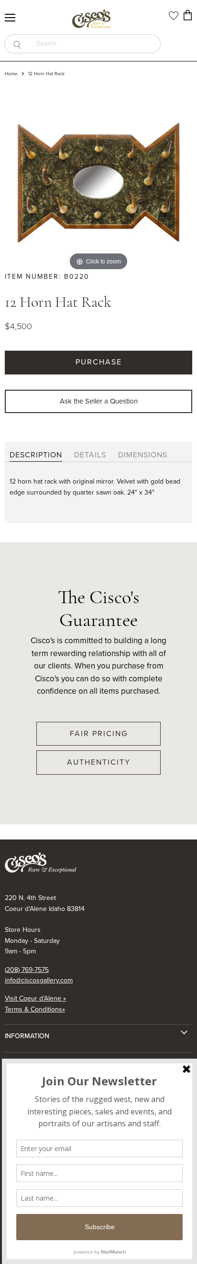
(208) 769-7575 (27, 970)
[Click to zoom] (98, 178)
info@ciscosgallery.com (39, 980)
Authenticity (99, 762)
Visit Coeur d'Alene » (35, 998)
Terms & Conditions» (35, 1009)
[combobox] (95, 43)
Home (11, 74)
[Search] (17, 43)
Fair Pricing (99, 733)
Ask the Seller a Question (99, 401)
